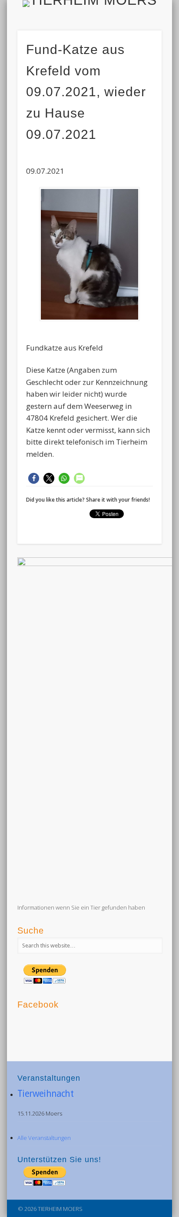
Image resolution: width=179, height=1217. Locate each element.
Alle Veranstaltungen (44, 1138)
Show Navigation (140, 78)
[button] (33, 478)
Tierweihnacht (45, 1093)
